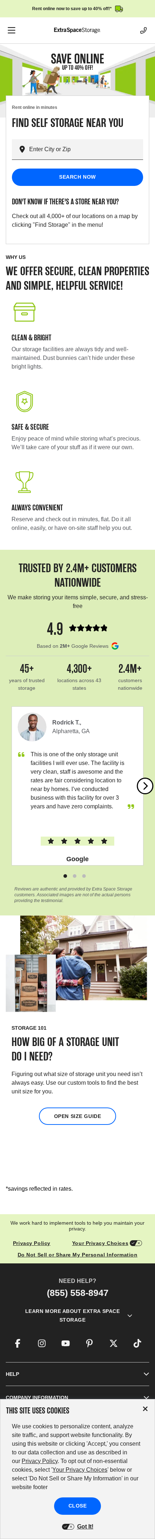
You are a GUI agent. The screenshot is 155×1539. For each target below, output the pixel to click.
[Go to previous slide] (10, 786)
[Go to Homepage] (77, 30)
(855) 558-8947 (77, 1293)
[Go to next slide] (145, 786)
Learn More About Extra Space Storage (72, 1315)
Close (77, 1506)
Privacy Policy (31, 1243)
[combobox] (86, 149)
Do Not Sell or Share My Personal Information (78, 1255)
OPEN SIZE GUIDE (77, 1116)
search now (77, 177)
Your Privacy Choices (100, 1243)
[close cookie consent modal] (145, 1409)
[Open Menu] (11, 30)
